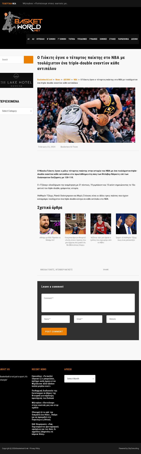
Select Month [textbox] (73, 378)
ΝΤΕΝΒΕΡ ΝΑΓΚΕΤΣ (64, 269)
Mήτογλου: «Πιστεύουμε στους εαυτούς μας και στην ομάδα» (45, 405)
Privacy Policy (35, 448)
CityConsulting (133, 448)
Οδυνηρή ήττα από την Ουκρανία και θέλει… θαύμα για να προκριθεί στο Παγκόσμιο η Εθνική (44, 416)
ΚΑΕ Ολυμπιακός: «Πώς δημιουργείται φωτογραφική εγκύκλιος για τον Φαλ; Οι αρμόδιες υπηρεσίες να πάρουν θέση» (45, 429)
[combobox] (79, 379)
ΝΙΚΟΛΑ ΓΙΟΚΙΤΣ (47, 269)
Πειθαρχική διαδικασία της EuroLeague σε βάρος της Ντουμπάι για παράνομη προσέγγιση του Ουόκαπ (44, 394)
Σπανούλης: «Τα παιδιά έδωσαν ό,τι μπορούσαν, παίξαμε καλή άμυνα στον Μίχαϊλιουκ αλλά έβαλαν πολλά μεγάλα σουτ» (44, 381)
